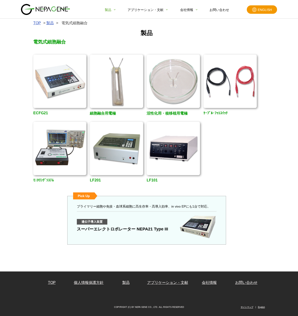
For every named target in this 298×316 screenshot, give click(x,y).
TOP (52, 283)
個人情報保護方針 (89, 283)
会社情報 (186, 10)
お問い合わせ (219, 10)
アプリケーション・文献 (145, 10)
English (261, 307)
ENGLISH (265, 10)
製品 (108, 10)
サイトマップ (247, 307)
